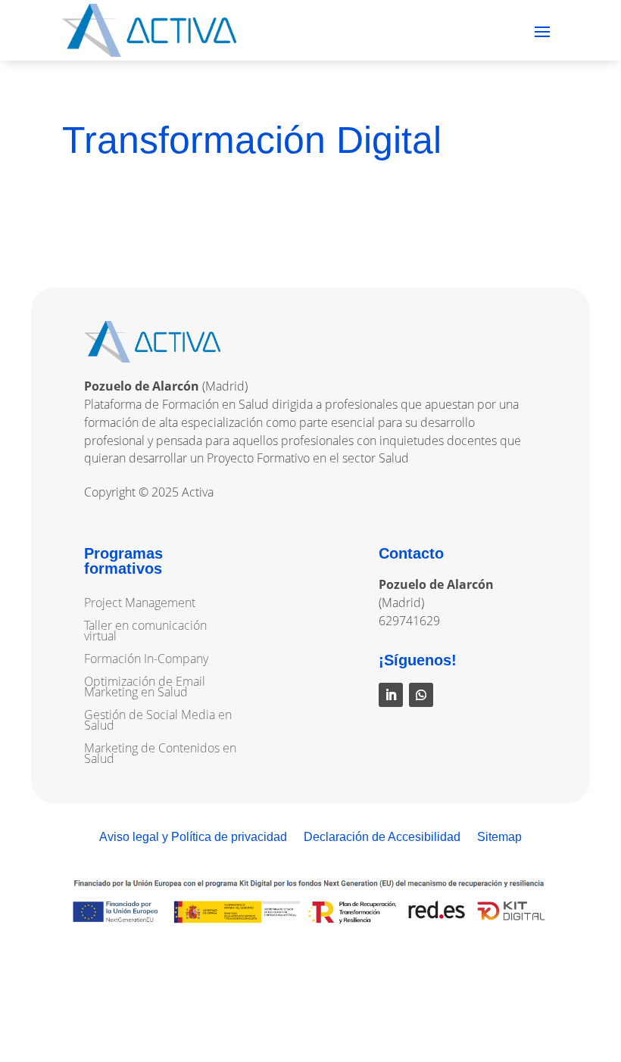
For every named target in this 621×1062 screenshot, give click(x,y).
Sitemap (499, 837)
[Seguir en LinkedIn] (391, 695)
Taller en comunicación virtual (145, 632)
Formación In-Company (146, 660)
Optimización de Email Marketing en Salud (144, 688)
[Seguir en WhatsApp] (421, 695)
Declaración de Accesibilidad (382, 837)
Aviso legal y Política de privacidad (193, 837)
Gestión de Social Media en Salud (158, 721)
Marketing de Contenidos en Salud (160, 755)
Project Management (139, 604)
